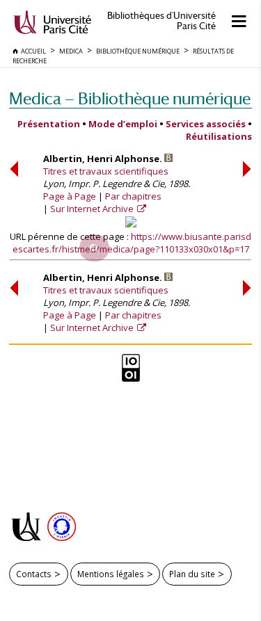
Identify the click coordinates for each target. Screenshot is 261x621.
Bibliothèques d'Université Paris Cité (161, 20)
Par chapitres (133, 196)
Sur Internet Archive (93, 208)
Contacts (34, 573)
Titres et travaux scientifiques (105, 171)
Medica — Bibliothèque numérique (130, 98)
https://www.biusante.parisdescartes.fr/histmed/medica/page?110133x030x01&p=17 (132, 242)
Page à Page (69, 196)
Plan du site (192, 573)
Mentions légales (110, 573)
